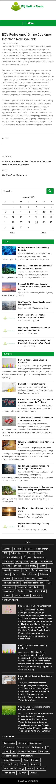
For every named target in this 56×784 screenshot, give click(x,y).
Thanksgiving (9, 773)
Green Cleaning (47, 390)
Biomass (29, 549)
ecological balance (25, 390)
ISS (11, 296)
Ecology (28, 369)
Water (49, 375)
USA (43, 591)
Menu (30, 23)
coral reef (43, 272)
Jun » (43, 232)
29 (13, 227)
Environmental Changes (41, 618)
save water (8, 587)
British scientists (40, 493)
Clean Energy (48, 451)
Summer (40, 768)
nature (37, 372)
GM (13, 751)
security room (18, 459)
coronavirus (40, 405)
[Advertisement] (28, 16)
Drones (30, 553)
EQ (7, 138)
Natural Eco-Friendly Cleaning (31, 384)
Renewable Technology (27, 517)
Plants (6, 574)
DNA (20, 256)
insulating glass (34, 475)
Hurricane (44, 751)
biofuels (17, 549)
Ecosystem (27, 256)
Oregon (46, 499)
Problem (15, 259)
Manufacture (27, 756)
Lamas (4, 499)
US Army (22, 773)
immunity (5, 411)
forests (7, 566)
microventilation (8, 478)
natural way (37, 499)
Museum (11, 278)
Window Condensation (11, 481)
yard (11, 502)
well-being (6, 377)
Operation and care (35, 457)
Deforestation (17, 553)
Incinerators (21, 430)
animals (7, 549)
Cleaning (34, 366)
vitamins (7, 595)
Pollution (49, 372)
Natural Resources (23, 278)
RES (48, 583)
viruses (46, 259)
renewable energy (11, 583)
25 (36, 222)
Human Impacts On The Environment (34, 606)
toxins (29, 591)
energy (34, 561)
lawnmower (12, 499)
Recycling (36, 375)
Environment (24, 618)
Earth (40, 366)
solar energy (9, 591)
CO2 (11, 454)
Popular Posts (22, 411)
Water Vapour (40, 478)
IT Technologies (11, 756)
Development (46, 253)
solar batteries (35, 587)
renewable (43, 578)
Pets (26, 760)
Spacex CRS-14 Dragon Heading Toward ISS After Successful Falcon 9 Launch (35, 286)
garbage (17, 566)
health (39, 256)
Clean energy (37, 451)
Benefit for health (25, 451)
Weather (50, 478)
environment (7, 372)
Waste (43, 375)
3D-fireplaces (34, 448)
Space (15, 296)
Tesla (20, 591)
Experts (45, 275)
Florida (4, 278)
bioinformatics (34, 253)
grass (50, 496)
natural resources (20, 457)
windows (24, 481)
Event (34, 256)
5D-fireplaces (45, 448)
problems (30, 259)
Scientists (38, 259)
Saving (10, 459)
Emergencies (22, 561)
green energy (30, 566)
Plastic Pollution (29, 574)
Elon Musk (43, 293)
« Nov (12, 232)
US (36, 591)
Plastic (42, 372)
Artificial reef (34, 272)
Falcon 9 (5, 296)
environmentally (41, 496)
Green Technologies (20, 372)
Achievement (33, 293)
